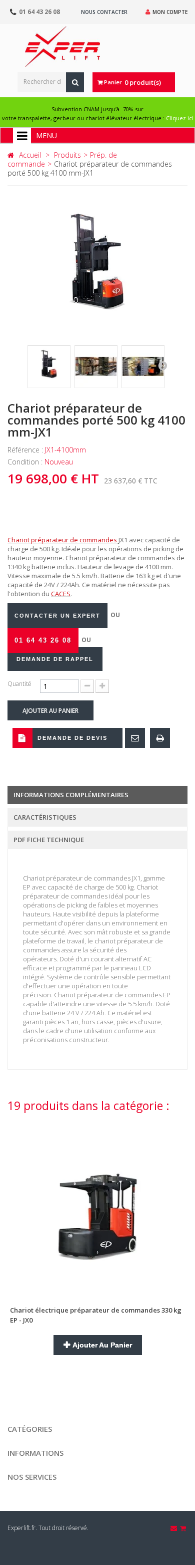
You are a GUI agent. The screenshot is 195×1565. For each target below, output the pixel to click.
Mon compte (170, 11)
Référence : (26, 449)
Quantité (20, 683)
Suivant (163, 365)
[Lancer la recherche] (75, 82)
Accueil (30, 155)
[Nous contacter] (174, 1528)
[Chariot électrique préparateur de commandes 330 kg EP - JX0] (98, 1206)
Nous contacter (104, 11)
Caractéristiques (45, 817)
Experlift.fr (22, 1528)
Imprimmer (160, 738)
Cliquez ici (180, 118)
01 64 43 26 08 (39, 11)
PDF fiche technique (49, 839)
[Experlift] (62, 46)
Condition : (26, 461)
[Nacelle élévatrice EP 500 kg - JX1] (49, 366)
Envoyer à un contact (135, 738)
